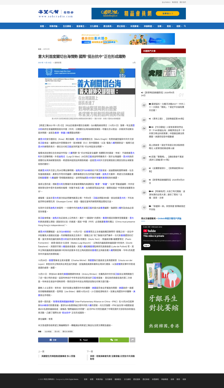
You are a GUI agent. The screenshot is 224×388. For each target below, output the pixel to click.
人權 (67, 132)
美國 (66, 273)
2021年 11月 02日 (44, 62)
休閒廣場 (134, 26)
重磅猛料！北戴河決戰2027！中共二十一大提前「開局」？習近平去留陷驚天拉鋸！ (167, 107)
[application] (163, 237)
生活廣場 (67, 26)
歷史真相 (121, 26)
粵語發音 (175, 2)
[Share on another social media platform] (132, 339)
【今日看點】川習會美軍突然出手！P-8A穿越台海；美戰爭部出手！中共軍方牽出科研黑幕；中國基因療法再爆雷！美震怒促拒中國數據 (167, 131)
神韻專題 (148, 26)
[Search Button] (185, 26)
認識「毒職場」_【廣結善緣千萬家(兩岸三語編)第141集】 (166, 158)
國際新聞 (46, 49)
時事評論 (54, 26)
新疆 (63, 132)
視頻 (178, 26)
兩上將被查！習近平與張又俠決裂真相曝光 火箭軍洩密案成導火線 (166, 146)
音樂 (160, 26)
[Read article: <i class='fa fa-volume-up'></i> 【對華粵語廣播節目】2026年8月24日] (163, 73)
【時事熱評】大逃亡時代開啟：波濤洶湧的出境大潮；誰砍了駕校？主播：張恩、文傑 (167, 194)
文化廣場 (94, 26)
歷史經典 (107, 26)
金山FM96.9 (166, 2)
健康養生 (80, 26)
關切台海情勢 (68, 331)
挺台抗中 (66, 312)
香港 (57, 132)
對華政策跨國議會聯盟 (63, 301)
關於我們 (183, 2)
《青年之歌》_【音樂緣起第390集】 (168, 118)
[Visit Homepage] (56, 13)
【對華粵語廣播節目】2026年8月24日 (157, 94)
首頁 (39, 49)
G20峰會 (88, 170)
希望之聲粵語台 (49, 379)
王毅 (42, 142)
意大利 (43, 139)
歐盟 (44, 177)
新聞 (42, 26)
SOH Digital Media (71, 379)
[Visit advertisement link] (139, 13)
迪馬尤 (62, 156)
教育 (169, 26)
